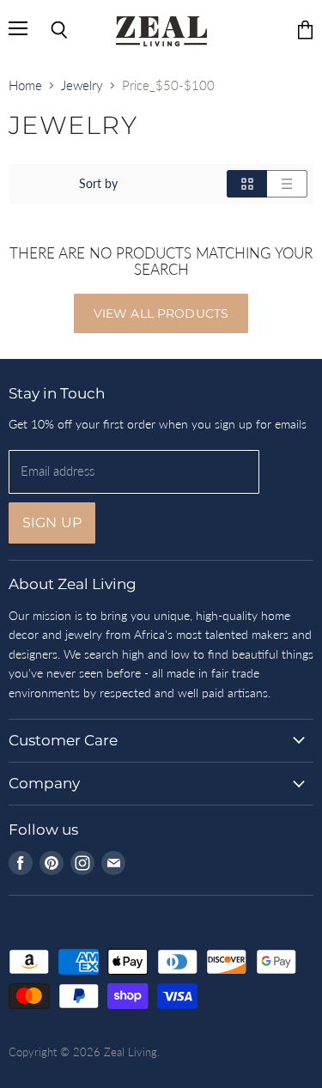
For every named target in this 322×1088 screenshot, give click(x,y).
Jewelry (82, 85)
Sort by (98, 184)
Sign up (52, 522)
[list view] (287, 184)
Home (25, 85)
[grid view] (247, 184)
